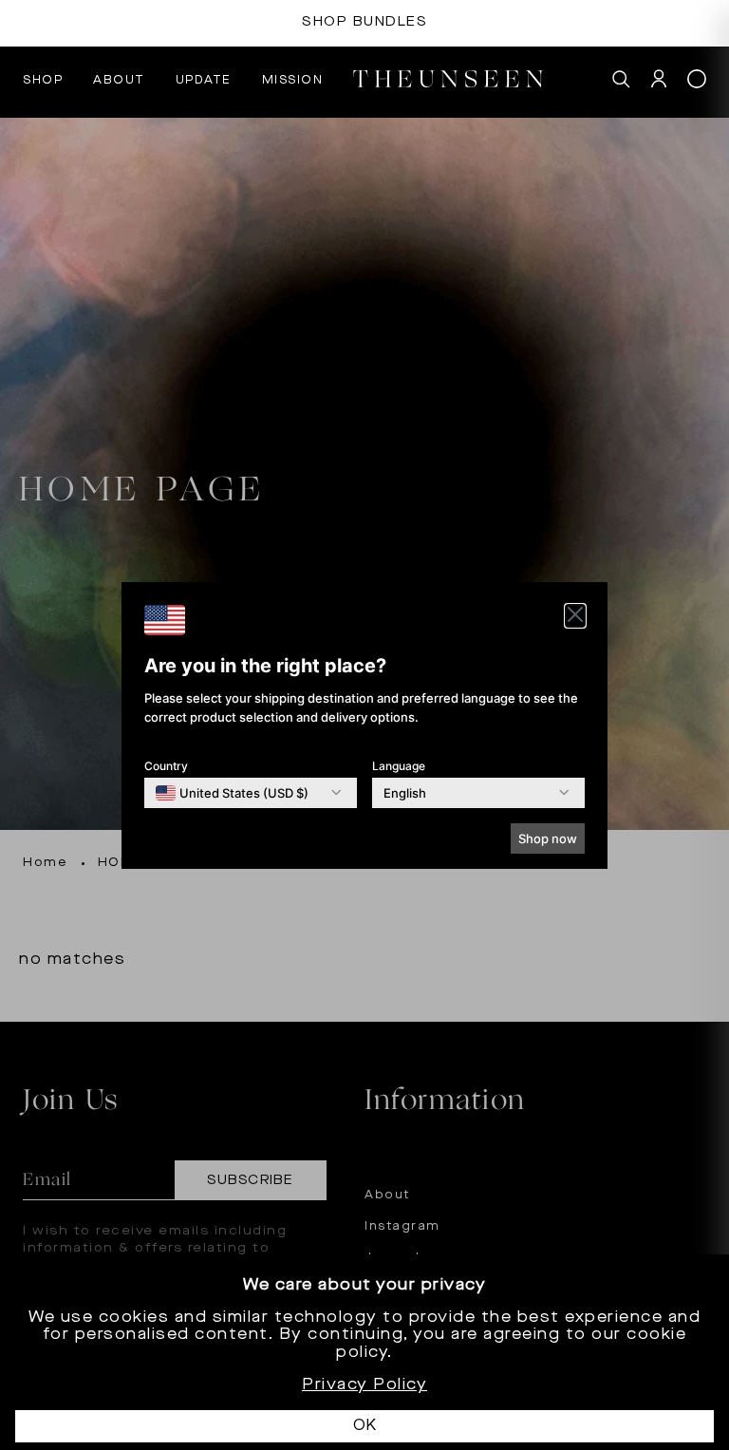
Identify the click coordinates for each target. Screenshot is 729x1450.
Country (166, 766)
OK (364, 1426)
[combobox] (232, 792)
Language (398, 766)
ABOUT (119, 80)
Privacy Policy (364, 1385)
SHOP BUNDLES (364, 22)
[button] (575, 616)
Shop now (547, 838)
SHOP (43, 80)
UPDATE (204, 80)
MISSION (293, 80)
